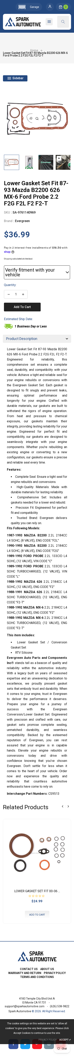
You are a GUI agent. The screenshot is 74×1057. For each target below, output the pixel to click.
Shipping (8, 259)
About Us (47, 969)
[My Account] (50, 7)
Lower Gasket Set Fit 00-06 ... (37, 891)
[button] (29, 7)
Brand (8, 221)
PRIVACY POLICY (47, 1039)
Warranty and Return (24, 973)
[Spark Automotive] (37, 956)
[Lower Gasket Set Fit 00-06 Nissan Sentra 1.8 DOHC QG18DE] (37, 853)
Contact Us (29, 969)
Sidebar (17, 78)
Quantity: (10, 285)
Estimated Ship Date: (18, 319)
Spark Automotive (19, 1011)
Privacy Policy (55, 973)
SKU (7, 212)
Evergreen (22, 221)
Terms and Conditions (37, 977)
